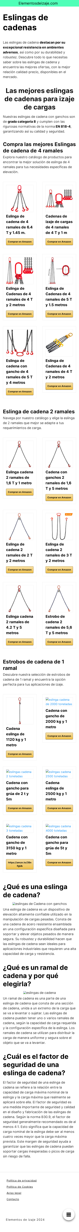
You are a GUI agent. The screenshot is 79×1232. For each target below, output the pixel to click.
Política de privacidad (22, 1180)
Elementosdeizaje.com (38, 3)
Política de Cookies (20, 1186)
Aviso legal (14, 1192)
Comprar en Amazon (20, 241)
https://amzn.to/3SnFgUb (19, 864)
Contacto (13, 1199)
